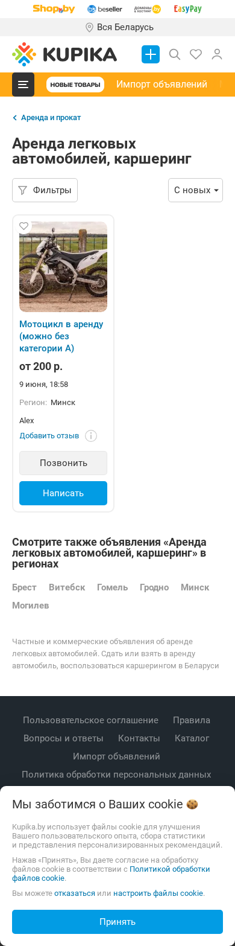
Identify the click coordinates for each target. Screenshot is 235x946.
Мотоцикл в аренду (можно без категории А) (61, 336)
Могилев (30, 605)
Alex (26, 420)
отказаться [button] (74, 893)
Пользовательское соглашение (92, 720)
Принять (117, 921)
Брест (24, 587)
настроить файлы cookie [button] (158, 893)
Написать (63, 493)
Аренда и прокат (51, 117)
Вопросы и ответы (65, 738)
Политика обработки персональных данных (117, 774)
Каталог (193, 738)
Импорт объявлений (161, 84)
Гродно (154, 587)
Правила (193, 720)
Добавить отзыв (49, 435)
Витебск (67, 587)
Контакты (140, 738)
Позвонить (63, 463)
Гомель (112, 587)
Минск (195, 587)
